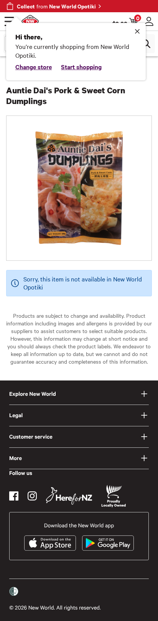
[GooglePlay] (108, 543)
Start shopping (81, 66)
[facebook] (13, 496)
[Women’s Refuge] (13, 591)
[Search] (146, 43)
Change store (33, 66)
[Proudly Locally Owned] (113, 496)
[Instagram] (32, 496)
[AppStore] (50, 543)
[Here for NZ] (69, 496)
